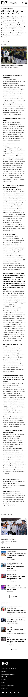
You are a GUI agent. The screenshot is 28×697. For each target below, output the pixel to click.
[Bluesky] (18, 692)
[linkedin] (14, 692)
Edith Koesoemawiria (11, 541)
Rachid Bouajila (12, 559)
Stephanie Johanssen (21, 633)
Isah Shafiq (11, 591)
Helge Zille (11, 614)
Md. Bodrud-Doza (12, 570)
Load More (14, 596)
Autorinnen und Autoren (8, 668)
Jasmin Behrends (12, 633)
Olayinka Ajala (12, 644)
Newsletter (4, 671)
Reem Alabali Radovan (13, 623)
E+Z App (4, 680)
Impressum (4, 688)
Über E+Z (4, 677)
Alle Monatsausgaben (7, 685)
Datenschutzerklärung (7, 674)
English (23, 3)
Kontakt (3, 682)
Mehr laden (14, 650)
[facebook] (6, 692)
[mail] (3, 692)
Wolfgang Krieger (12, 581)
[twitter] (10, 692)
